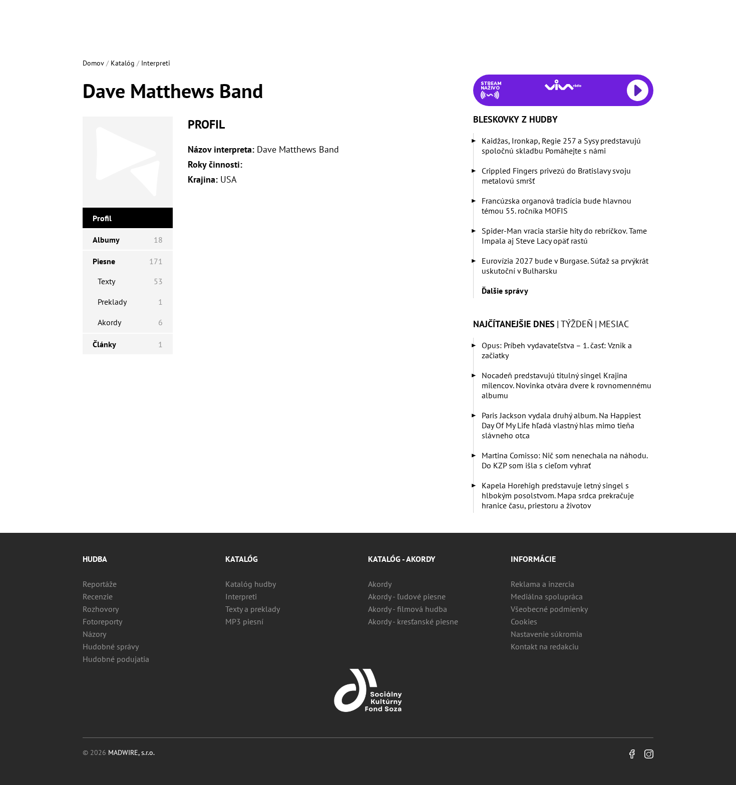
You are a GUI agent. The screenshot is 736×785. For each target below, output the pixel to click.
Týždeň (577, 324)
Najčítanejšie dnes (514, 324)
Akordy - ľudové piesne (407, 596)
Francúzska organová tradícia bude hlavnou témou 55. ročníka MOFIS (556, 206)
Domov (93, 63)
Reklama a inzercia (542, 584)
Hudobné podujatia (116, 659)
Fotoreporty (102, 621)
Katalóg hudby (250, 584)
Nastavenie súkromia (546, 634)
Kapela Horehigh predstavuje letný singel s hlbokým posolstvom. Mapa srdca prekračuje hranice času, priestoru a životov (558, 495)
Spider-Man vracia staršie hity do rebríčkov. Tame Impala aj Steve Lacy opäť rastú (564, 236)
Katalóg (123, 63)
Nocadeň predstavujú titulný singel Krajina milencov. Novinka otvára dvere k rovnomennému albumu (566, 385)
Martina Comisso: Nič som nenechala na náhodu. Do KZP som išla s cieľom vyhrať (564, 460)
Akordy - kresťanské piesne (413, 621)
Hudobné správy (111, 646)
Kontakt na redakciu (545, 646)
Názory (94, 634)
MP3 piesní (244, 621)
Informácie (533, 559)
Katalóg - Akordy (401, 559)
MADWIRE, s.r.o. (131, 752)
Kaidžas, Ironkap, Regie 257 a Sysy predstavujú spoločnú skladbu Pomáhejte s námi (561, 146)
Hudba (95, 559)
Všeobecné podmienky (549, 609)
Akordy (380, 584)
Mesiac (614, 324)
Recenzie (98, 596)
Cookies (524, 621)
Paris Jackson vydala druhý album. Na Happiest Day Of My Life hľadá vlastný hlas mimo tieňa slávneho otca (561, 425)
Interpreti (155, 63)
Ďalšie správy (505, 291)
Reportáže (100, 584)
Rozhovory (101, 609)
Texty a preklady (252, 609)
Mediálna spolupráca (547, 596)
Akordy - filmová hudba (407, 609)
